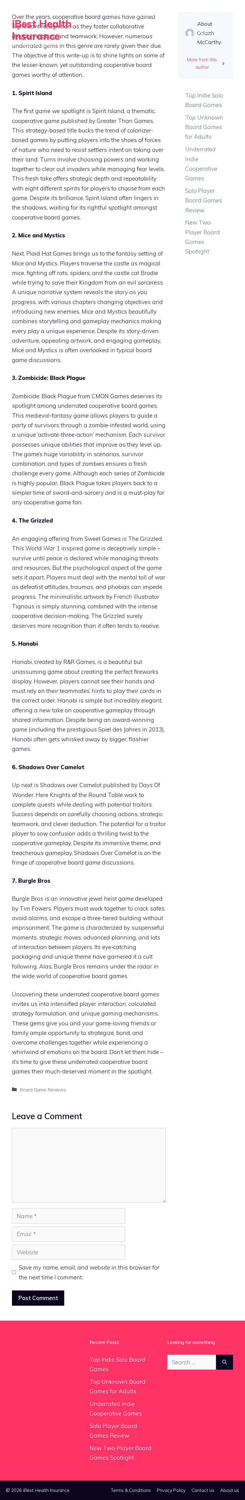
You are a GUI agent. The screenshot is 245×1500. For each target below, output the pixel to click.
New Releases (186, 15)
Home (114, 15)
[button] (155, 51)
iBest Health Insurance (42, 29)
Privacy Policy (171, 1490)
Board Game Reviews (113, 33)
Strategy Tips (165, 33)
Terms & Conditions (131, 1490)
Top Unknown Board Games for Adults (204, 127)
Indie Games (145, 15)
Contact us (206, 33)
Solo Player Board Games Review (203, 200)
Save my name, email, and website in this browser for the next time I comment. (89, 1272)
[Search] (224, 1362)
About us (229, 1490)
